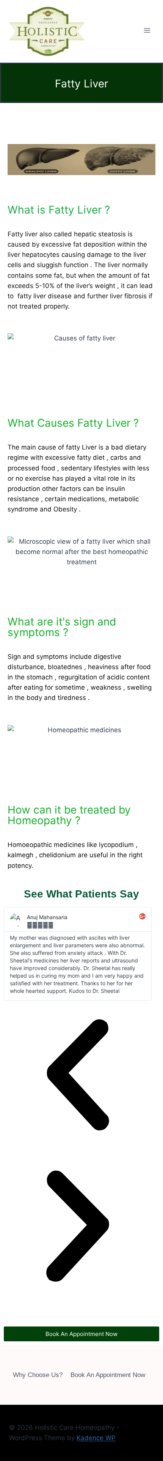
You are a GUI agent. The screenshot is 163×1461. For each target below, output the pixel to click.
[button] (78, 1076)
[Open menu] (147, 30)
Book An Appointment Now (108, 1375)
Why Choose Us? (38, 1375)
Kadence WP (96, 1438)
